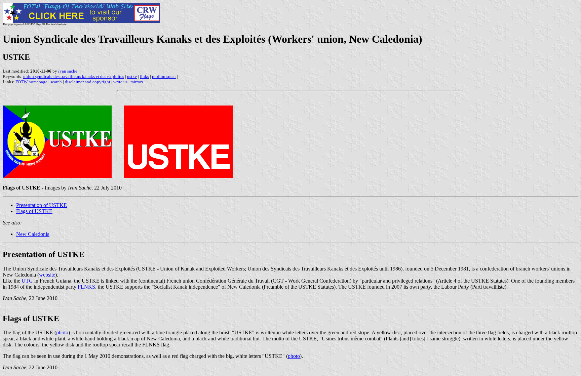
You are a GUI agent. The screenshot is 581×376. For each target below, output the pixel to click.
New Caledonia (32, 234)
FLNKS (86, 287)
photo (62, 332)
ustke (132, 76)
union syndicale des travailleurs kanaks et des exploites (73, 76)
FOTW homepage (31, 81)
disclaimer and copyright (87, 81)
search (56, 81)
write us (120, 81)
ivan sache (67, 71)
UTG (27, 281)
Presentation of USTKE (41, 205)
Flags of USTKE (34, 211)
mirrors (136, 81)
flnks (144, 76)
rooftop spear (164, 76)
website (47, 275)
